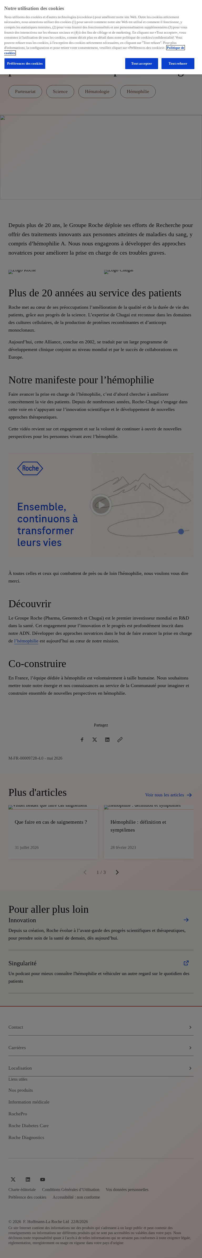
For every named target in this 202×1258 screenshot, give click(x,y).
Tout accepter (141, 63)
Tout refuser (178, 63)
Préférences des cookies (25, 63)
